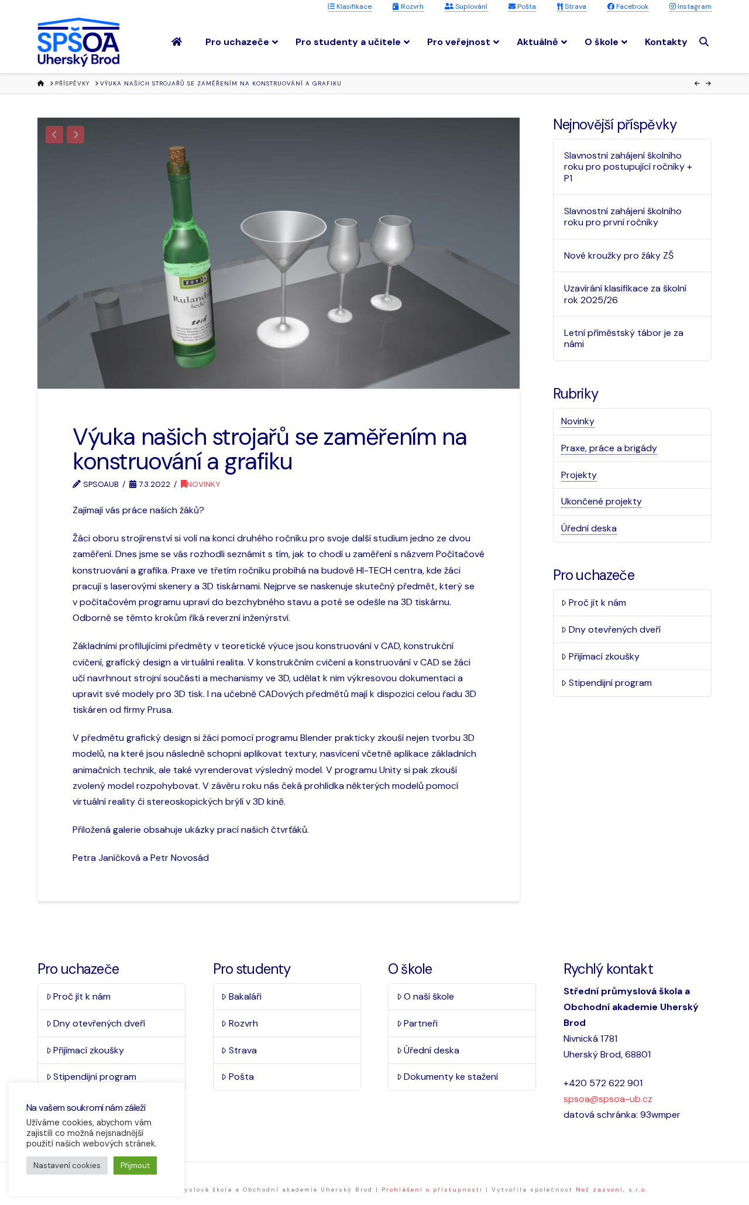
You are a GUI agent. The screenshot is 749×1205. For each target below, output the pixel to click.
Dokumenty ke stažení (451, 1076)
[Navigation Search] (705, 42)
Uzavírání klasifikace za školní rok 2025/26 (625, 294)
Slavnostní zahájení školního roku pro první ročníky (623, 216)
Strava (574, 6)
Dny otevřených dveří (615, 629)
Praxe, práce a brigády (609, 448)
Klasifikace (353, 6)
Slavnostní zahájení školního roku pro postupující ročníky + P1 (628, 167)
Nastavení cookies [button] (67, 1165)
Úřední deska (589, 528)
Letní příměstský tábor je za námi (623, 338)
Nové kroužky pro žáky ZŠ (619, 255)
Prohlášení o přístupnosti (432, 1189)
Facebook (631, 6)
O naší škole (429, 996)
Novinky (203, 484)
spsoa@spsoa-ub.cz (608, 1099)
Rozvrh (411, 6)
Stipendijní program (610, 683)
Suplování (470, 6)
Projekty (579, 475)
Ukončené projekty (601, 501)
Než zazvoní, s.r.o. (612, 1189)
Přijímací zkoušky (604, 656)
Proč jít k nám (597, 602)
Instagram (694, 6)
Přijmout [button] (135, 1165)
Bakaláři (245, 996)
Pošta (526, 6)
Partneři (421, 1023)
